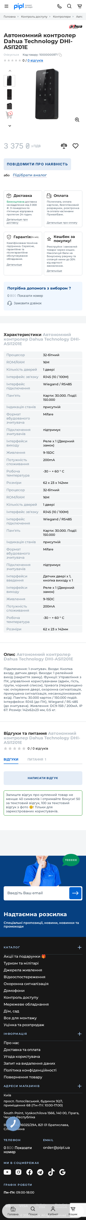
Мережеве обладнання (26, 1004)
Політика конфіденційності (30, 1070)
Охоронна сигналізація (26, 984)
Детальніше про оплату (62, 222)
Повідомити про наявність (37, 164)
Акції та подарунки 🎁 (25, 956)
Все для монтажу (20, 1018)
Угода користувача (22, 1056)
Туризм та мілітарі (21, 963)
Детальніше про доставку (17, 221)
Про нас (11, 1043)
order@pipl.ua (56, 1148)
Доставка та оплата (22, 1050)
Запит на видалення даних (29, 1063)
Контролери (62, 16)
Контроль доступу (34, 16)
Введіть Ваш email (25, 893)
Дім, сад (11, 1011)
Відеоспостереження (24, 977)
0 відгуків (35, 60)
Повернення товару (23, 1077)
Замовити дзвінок (28, 303)
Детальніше (14, 264)
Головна (10, 16)
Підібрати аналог (30, 175)
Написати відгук (43, 778)
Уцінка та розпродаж (24, 1025)
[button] (10, 71)
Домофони (14, 990)
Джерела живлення (23, 970)
